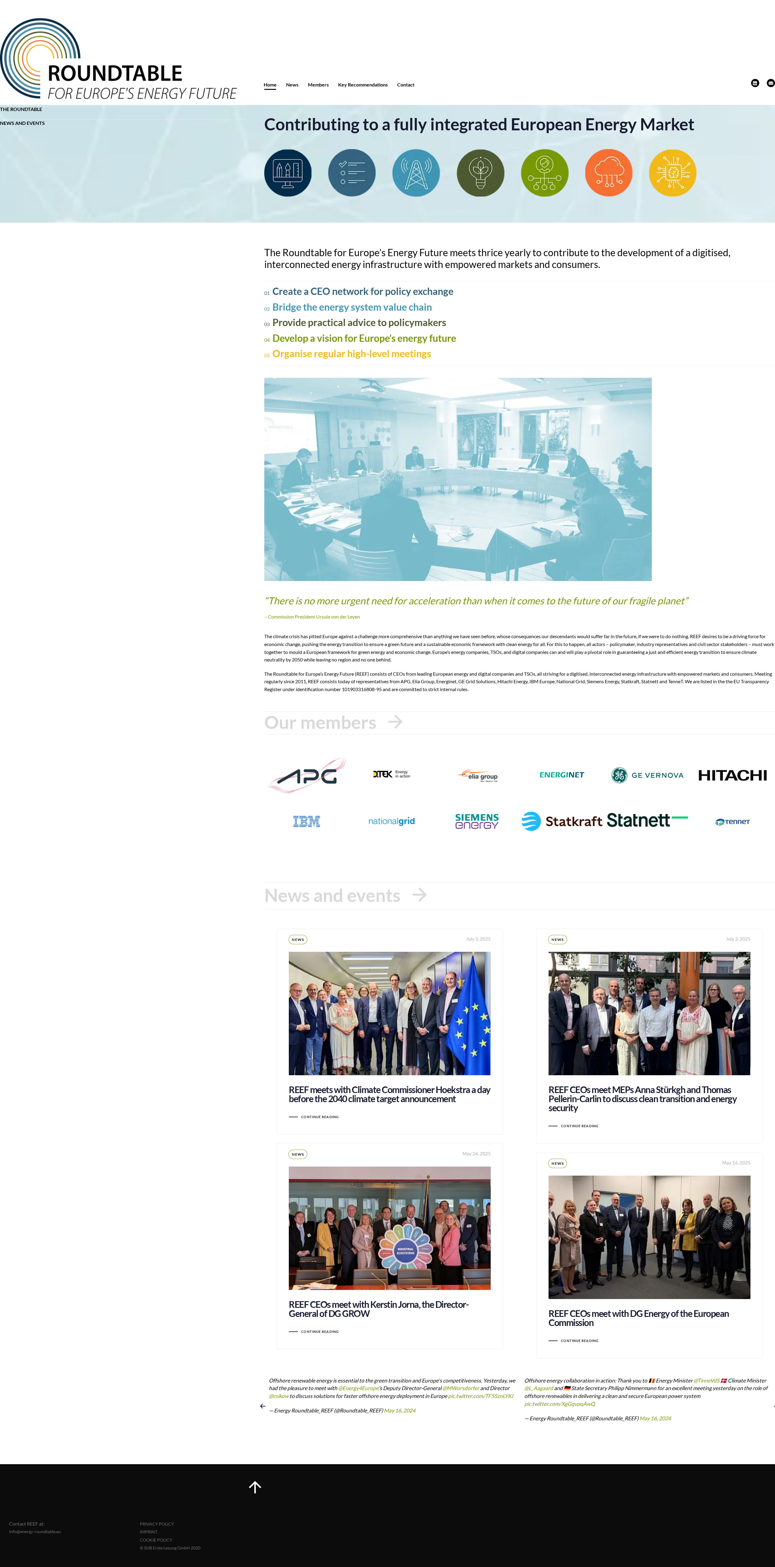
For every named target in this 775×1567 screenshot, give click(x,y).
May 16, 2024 (399, 1418)
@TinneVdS (451, 1380)
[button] (263, 1406)
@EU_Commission (584, 1380)
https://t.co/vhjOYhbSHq (708, 1396)
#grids (678, 1380)
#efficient (610, 1396)
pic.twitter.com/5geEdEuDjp (557, 1404)
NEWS (298, 939)
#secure (641, 1396)
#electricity (657, 1380)
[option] (392, 1406)
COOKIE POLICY (156, 1540)
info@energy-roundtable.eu (35, 1531)
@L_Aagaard (283, 1388)
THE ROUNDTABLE (21, 109)
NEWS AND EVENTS (22, 123)
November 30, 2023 (662, 1418)
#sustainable (582, 1396)
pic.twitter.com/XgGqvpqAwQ (304, 1404)
